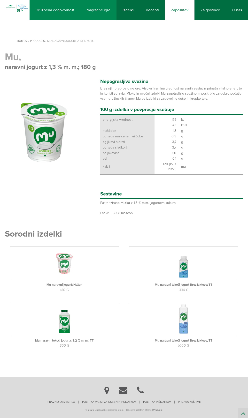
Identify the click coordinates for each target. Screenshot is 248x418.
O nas (237, 10)
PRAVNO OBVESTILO (61, 401)
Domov (22, 41)
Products (37, 41)
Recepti (152, 10)
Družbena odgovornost (55, 10)
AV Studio (157, 410)
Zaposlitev (179, 10)
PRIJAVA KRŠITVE (189, 401)
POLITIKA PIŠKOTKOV (157, 401)
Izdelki (128, 10)
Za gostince (210, 10)
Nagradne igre (98, 10)
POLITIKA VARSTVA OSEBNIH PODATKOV (109, 401)
